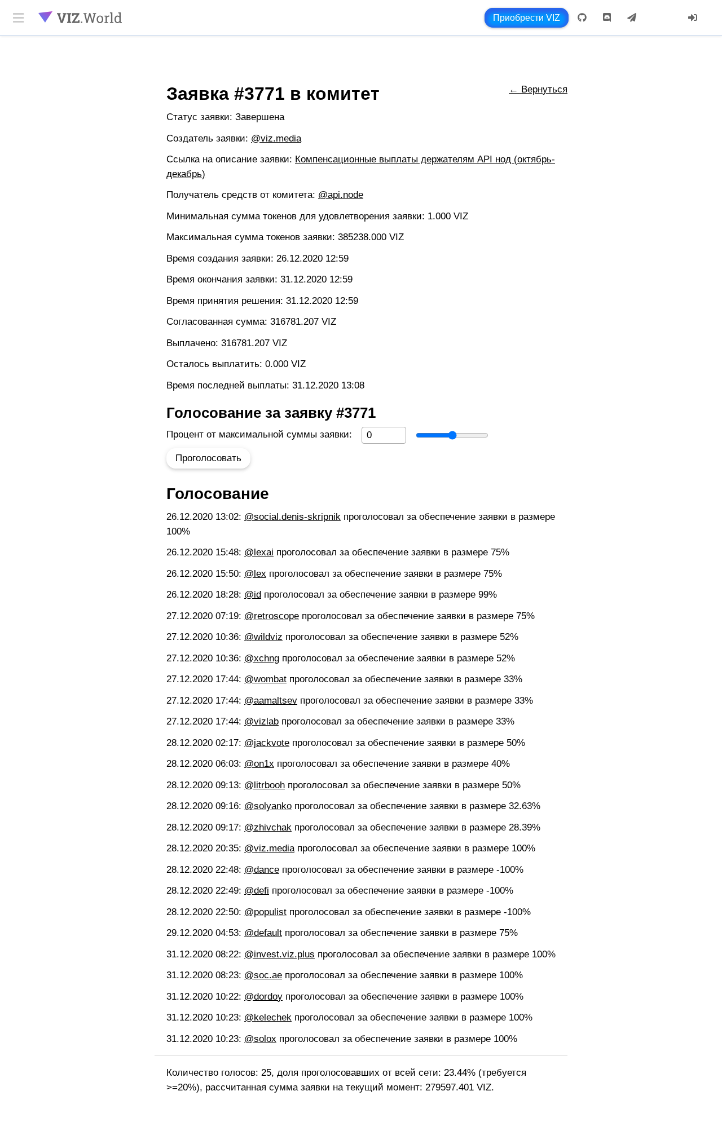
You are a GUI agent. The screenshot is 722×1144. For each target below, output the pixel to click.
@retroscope (271, 616)
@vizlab (261, 721)
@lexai (259, 552)
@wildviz (263, 636)
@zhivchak (268, 827)
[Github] (582, 17)
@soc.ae (263, 975)
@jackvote (266, 742)
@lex (255, 573)
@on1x (259, 763)
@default (263, 932)
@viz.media (276, 138)
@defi (256, 890)
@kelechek (268, 1017)
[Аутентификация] (692, 17)
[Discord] (607, 17)
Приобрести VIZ (526, 18)
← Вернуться (538, 89)
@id (252, 594)
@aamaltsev (270, 700)
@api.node (340, 194)
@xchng (261, 658)
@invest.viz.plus (279, 954)
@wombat (265, 679)
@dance (261, 869)
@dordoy (263, 996)
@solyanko (268, 806)
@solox (260, 1038)
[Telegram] (631, 17)
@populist (265, 912)
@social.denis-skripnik (292, 516)
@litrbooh (264, 785)
